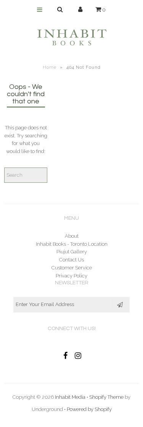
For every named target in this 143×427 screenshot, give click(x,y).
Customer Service (71, 268)
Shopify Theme (106, 397)
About (72, 236)
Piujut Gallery (71, 252)
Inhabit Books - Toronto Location (72, 244)
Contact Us (71, 260)
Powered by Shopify (89, 409)
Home (49, 67)
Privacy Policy (71, 276)
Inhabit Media (70, 397)
